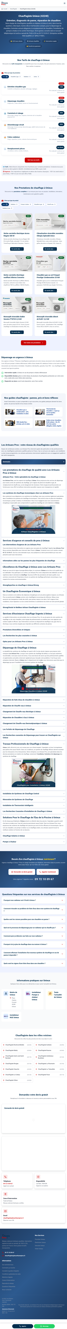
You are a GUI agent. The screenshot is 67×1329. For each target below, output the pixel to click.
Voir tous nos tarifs (33, 160)
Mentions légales (7, 1277)
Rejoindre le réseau (8, 1283)
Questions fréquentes (8, 1286)
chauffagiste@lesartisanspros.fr (13, 1218)
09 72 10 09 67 (44, 879)
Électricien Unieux (40, 1242)
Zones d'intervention (8, 1280)
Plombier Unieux (40, 1239)
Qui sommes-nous (7, 1264)
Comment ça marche (8, 1268)
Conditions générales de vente (11, 1274)
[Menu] (64, 3)
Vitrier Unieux (39, 1249)
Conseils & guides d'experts (10, 1271)
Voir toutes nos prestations (32, 343)
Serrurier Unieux (40, 1245)
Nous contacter (6, 1289)
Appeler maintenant (49, 872)
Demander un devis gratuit (23, 872)
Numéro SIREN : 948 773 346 (8, 1305)
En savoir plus (16, 249)
